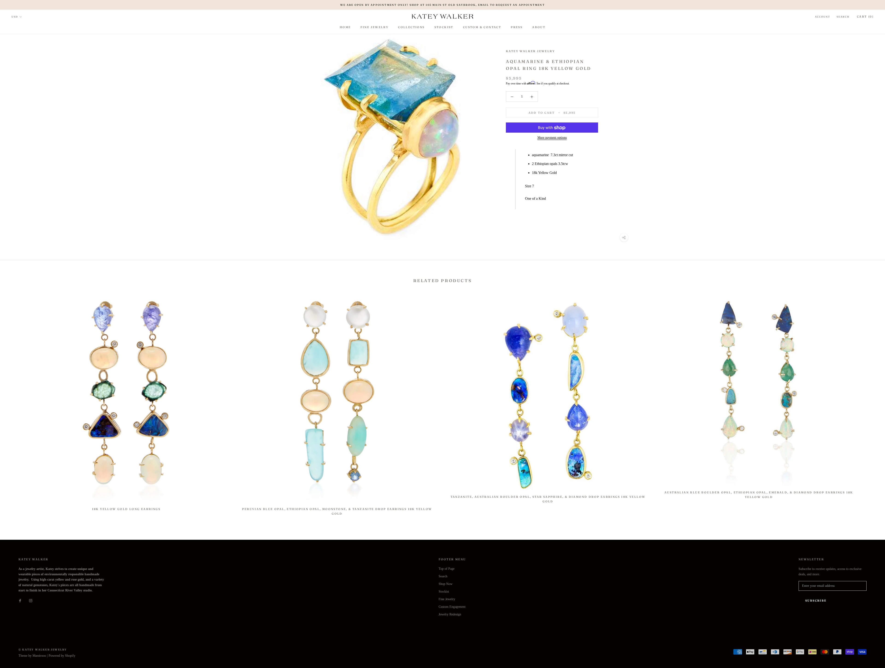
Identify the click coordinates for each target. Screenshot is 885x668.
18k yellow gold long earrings (126, 509)
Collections (411, 27)
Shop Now (445, 584)
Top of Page (446, 568)
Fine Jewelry (374, 27)
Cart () (865, 16)
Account (822, 16)
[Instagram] (30, 600)
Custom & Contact (482, 27)
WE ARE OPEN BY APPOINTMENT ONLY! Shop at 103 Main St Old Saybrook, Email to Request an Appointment (442, 4)
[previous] (14, 405)
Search (843, 16)
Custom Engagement (452, 606)
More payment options (552, 138)
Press (516, 27)
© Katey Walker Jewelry (42, 649)
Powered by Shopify (62, 655)
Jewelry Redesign (450, 614)
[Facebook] (20, 600)
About (538, 27)
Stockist (443, 27)
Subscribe (816, 600)
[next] (870, 405)
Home (345, 27)
